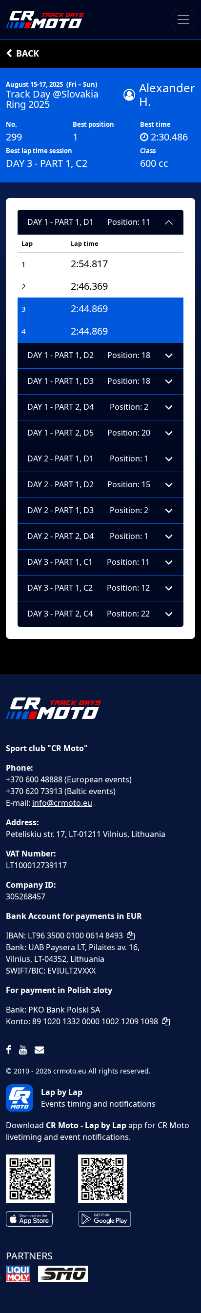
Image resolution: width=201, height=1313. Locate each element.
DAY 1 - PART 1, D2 (88, 355)
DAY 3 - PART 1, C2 (88, 587)
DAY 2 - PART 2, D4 (87, 536)
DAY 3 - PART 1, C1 (88, 562)
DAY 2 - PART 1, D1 (87, 458)
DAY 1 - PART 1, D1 (88, 222)
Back (27, 53)
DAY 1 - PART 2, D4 (87, 406)
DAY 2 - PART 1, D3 (87, 510)
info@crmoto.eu (62, 802)
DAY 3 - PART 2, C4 (88, 613)
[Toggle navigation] (183, 19)
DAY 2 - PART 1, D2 (88, 484)
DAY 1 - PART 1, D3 (88, 381)
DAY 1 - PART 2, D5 (88, 432)
